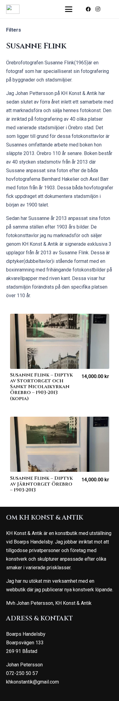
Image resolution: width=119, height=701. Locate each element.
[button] (69, 9)
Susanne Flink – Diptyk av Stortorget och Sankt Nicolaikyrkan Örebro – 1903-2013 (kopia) (41, 387)
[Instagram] (98, 9)
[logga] (13, 9)
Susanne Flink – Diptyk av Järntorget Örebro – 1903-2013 (41, 484)
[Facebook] (88, 9)
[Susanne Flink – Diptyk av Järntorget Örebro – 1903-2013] (59, 444)
